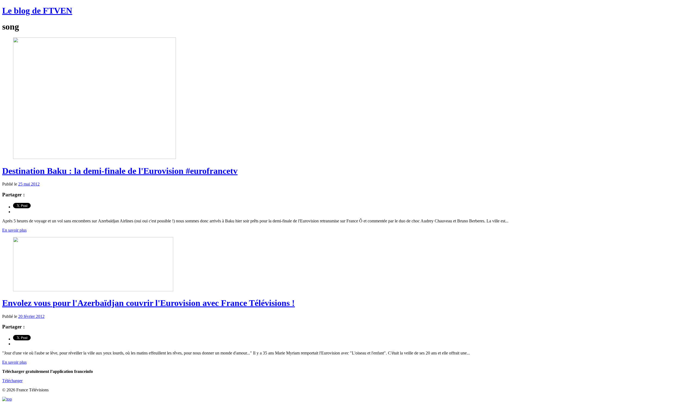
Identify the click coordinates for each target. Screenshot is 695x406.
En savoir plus (14, 230)
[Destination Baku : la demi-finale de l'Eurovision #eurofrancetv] (94, 157)
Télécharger (12, 380)
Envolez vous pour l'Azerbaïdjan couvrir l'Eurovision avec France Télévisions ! (148, 303)
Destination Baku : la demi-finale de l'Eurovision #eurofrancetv (120, 171)
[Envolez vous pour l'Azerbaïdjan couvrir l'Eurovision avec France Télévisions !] (93, 289)
